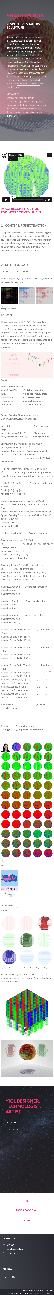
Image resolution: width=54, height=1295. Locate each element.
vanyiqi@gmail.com (15, 1249)
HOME (27, 1220)
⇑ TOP (49, 671)
